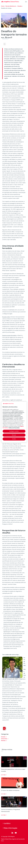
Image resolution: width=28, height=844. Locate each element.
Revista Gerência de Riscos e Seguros (11, 6)
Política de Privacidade (14, 427)
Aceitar (14, 439)
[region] (14, 422)
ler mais (3, 774)
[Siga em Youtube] (16, 833)
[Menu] (26, 2)
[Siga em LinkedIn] (12, 833)
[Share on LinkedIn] (4, 44)
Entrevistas (4, 738)
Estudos (20, 6)
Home (2, 6)
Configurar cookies (14, 431)
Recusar (14, 435)
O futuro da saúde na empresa (10, 790)
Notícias (3, 740)
